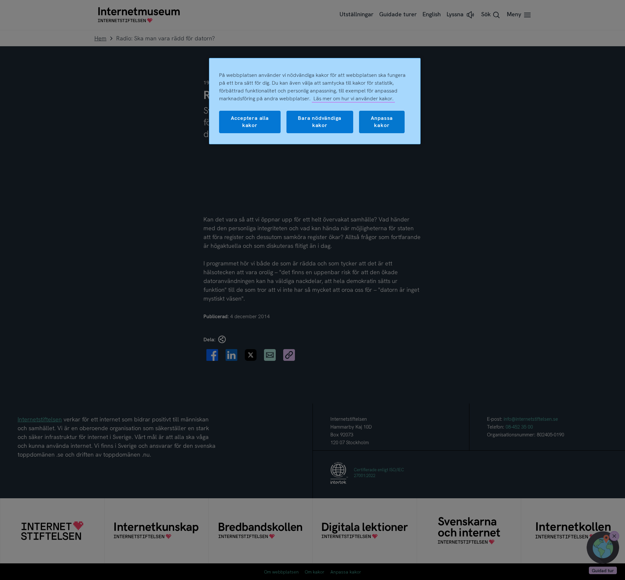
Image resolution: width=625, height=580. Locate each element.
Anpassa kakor (382, 122)
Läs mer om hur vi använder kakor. (353, 98)
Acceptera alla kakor (250, 122)
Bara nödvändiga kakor (319, 122)
